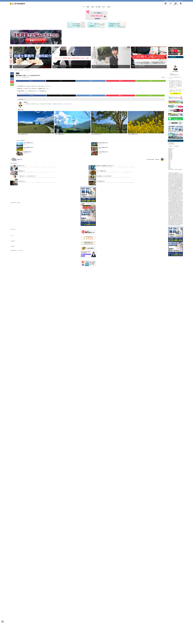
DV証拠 (179, 0)
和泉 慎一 (164, 77)
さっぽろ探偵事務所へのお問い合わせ (168, 0)
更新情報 (17, 73)
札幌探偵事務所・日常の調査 (15, 202)
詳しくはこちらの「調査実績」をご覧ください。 (26, 93)
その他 (182, 0)
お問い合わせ (175, 93)
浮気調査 (175, 0)
